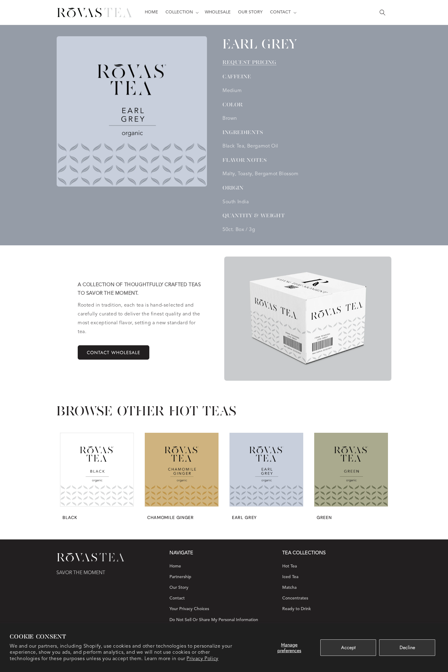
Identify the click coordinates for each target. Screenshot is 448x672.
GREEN (324, 517)
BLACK (69, 517)
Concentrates (295, 598)
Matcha (289, 587)
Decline (407, 647)
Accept (348, 647)
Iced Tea (290, 577)
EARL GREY (244, 517)
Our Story (178, 587)
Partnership (180, 577)
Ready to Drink (296, 609)
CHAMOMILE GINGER (170, 517)
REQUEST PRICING (249, 62)
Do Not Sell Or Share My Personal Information (213, 620)
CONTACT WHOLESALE (113, 352)
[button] (181, 12)
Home (175, 566)
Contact (177, 598)
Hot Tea (289, 566)
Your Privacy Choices (189, 609)
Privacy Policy (202, 658)
